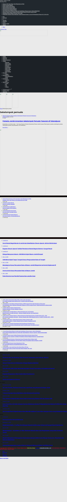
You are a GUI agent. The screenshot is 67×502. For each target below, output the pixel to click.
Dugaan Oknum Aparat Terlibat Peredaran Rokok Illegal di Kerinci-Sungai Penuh (19, 12)
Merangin (7, 62)
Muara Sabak (8, 69)
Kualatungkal (8, 67)
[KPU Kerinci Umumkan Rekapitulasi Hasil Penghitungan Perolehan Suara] (19, 323)
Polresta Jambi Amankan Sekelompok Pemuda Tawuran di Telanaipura (31, 121)
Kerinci (5, 57)
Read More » (5, 127)
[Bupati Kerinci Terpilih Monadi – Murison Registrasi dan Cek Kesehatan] (18, 311)
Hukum (5, 58)
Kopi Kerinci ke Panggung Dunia (10, 9)
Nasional (5, 78)
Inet (6, 84)
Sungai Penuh (7, 60)
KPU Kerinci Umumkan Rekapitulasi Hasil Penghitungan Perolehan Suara (21, 325)
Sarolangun (7, 70)
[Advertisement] (33, 46)
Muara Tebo (7, 68)
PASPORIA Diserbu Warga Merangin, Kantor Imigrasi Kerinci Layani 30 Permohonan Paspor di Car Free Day (26, 14)
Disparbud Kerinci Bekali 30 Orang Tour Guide (12, 13)
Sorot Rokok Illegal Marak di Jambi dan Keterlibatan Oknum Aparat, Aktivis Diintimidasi (21, 11)
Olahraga (7, 79)
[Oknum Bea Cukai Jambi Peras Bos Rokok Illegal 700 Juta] (15, 347)
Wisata (6, 77)
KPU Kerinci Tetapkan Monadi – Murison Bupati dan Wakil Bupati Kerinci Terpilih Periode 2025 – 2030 (28, 317)
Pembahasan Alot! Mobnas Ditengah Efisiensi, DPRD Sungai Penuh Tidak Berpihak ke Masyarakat (27, 305)
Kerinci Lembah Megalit (8, 5)
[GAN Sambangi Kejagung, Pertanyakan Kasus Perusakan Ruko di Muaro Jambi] (20, 339)
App (6, 85)
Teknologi (6, 82)
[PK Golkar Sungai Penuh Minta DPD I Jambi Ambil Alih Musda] (16, 299)
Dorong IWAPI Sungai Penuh (9, 7)
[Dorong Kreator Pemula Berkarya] (10, 214)
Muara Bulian (8, 71)
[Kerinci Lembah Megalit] (8, 202)
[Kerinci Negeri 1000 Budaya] (9, 206)
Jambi (4, 61)
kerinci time (5, 116)
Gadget (6, 83)
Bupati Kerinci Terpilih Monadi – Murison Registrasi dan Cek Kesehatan (20, 313)
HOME (4, 56)
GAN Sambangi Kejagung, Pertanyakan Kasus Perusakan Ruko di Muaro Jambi (22, 340)
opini (6, 81)
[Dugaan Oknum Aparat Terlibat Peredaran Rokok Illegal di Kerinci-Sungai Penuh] (20, 335)
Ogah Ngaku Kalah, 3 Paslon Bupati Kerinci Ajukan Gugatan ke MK (19, 321)
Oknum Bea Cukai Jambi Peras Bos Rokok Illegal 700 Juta (17, 348)
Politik (5, 72)
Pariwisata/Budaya (9, 76)
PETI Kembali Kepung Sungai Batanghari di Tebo (15, 344)
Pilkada (6, 74)
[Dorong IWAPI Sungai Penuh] (9, 210)
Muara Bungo (8, 64)
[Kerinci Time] (3, 29)
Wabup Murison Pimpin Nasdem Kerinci (13, 309)
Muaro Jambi (8, 63)
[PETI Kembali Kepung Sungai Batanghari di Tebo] (14, 343)
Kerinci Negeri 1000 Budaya (9, 6)
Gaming (7, 86)
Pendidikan (6, 75)
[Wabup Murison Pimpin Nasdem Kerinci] (12, 307)
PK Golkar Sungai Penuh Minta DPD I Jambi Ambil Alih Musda (18, 301)
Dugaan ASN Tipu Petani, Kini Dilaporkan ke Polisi (13, 3)
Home (1, 108)
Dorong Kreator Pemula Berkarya (10, 8)
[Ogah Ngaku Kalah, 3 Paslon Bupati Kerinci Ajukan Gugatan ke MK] (17, 319)
